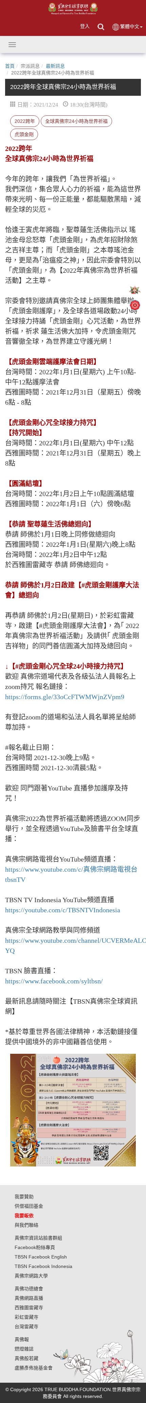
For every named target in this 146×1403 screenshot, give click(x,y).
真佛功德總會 (29, 1288)
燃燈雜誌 (24, 1349)
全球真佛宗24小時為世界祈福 (76, 121)
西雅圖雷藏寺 (29, 1307)
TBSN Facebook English (41, 1257)
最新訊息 (55, 66)
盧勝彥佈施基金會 (34, 1368)
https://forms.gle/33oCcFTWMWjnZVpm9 (64, 696)
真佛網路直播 (29, 1298)
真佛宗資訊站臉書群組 (38, 1238)
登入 (85, 26)
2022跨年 (25, 121)
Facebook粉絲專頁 (35, 1247)
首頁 (10, 66)
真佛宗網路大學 (31, 1275)
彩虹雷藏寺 (26, 1317)
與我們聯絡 (26, 1225)
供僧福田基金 (29, 1206)
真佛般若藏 (26, 1358)
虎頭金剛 (24, 134)
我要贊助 (24, 1196)
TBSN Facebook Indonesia (43, 1266)
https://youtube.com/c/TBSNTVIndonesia (62, 910)
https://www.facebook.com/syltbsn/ (54, 981)
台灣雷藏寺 (26, 1326)
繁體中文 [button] (129, 26)
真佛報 (22, 1339)
